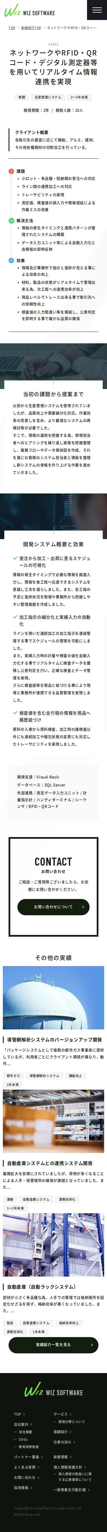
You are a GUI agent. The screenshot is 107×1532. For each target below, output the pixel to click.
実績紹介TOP (31, 27)
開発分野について (71, 1421)
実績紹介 (61, 1432)
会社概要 (25, 1432)
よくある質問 (25, 1467)
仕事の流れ (63, 1442)
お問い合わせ (25, 1477)
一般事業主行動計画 (70, 1489)
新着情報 (61, 1457)
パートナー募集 (26, 1457)
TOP (12, 27)
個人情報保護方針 (68, 1467)
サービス (61, 1414)
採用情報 (21, 1487)
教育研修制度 (29, 1446)
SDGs (23, 1439)
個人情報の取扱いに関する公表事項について (75, 1476)
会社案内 (21, 1424)
